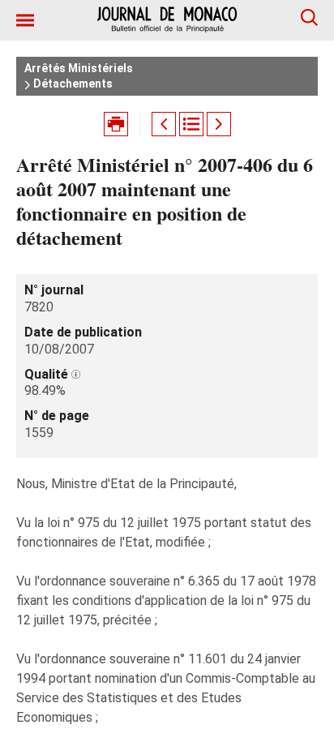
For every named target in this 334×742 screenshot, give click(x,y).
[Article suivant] (219, 124)
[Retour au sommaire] (191, 124)
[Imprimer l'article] (116, 124)
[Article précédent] (164, 124)
